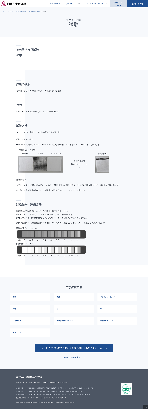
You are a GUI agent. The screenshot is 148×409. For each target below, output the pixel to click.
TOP (3, 11)
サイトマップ (46, 398)
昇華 (44, 11)
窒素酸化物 (104, 321)
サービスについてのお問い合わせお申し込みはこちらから (71, 348)
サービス (10, 11)
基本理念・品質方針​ (40, 382)
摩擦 (14, 309)
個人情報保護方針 (21, 398)
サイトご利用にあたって (59, 398)
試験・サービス (56, 4)
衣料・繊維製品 (21, 11)
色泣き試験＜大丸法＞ (65, 321)
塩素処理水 (17, 321)
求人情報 (29, 382)
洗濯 (58, 297)
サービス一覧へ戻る (71, 357)
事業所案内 (20, 382)
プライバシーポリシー (34, 398)
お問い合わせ (137, 4)
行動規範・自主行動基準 (58, 382)
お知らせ (68, 4)
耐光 (14, 297)
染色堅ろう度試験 (34, 11)
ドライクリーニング (107, 297)
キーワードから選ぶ (97, 4)
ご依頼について (118, 4)
